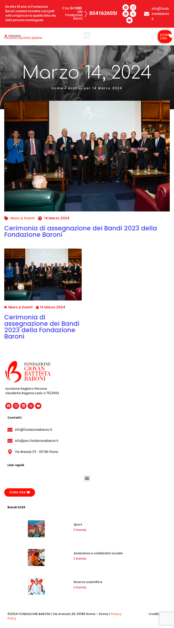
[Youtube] (129, 20)
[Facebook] (125, 7)
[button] (86, 35)
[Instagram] (133, 7)
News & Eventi (22, 218)
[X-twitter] (133, 14)
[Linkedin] (125, 14)
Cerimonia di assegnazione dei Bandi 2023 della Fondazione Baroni (80, 231)
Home (57, 88)
